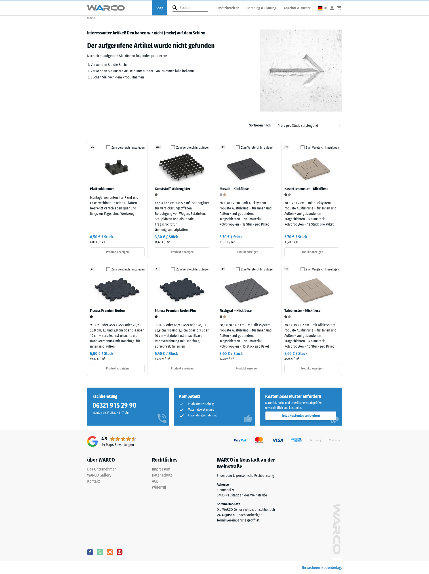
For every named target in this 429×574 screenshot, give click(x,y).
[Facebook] (90, 552)
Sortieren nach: (260, 125)
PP (222, 146)
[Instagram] (109, 552)
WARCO (91, 18)
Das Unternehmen (101, 469)
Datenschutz (162, 475)
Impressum (161, 469)
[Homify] (99, 552)
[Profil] (332, 7)
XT (92, 268)
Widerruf (159, 487)
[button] (323, 7)
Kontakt (93, 481)
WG (158, 146)
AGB (155, 481)
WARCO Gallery (99, 475)
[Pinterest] (119, 552)
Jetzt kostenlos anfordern (301, 416)
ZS (92, 146)
